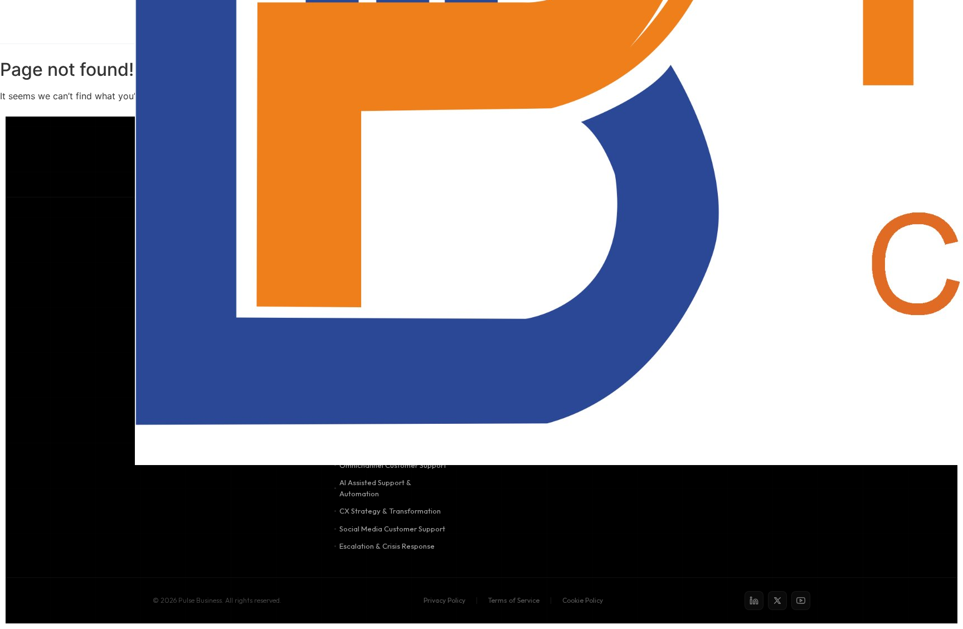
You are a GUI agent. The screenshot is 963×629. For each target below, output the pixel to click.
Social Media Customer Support (392, 528)
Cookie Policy (582, 600)
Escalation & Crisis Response (387, 545)
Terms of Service (513, 600)
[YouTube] (800, 600)
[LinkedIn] (754, 600)
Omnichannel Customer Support (392, 465)
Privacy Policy (444, 600)
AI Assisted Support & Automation (375, 488)
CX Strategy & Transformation (390, 510)
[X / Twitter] (777, 600)
